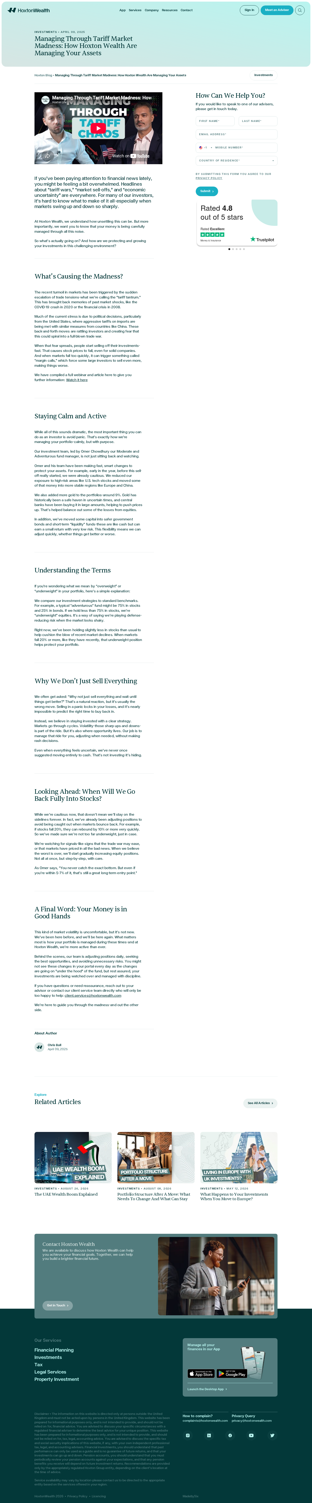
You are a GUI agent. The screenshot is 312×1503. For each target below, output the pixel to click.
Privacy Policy (209, 178)
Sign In (249, 10)
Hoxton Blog (43, 75)
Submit (205, 191)
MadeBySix (190, 1496)
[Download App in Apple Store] (201, 1373)
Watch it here (77, 380)
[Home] (28, 10)
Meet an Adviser (277, 10)
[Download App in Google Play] (232, 1373)
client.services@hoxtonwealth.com (93, 995)
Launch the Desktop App (206, 1389)
